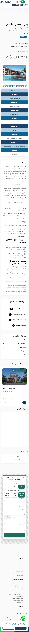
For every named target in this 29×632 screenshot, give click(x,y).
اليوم (21, 486)
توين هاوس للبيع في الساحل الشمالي (15, 277)
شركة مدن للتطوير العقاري (18, 370)
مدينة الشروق (20, 575)
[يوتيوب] (17, 614)
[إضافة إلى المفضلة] (17, 57)
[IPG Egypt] (8, 2)
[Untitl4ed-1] (8, 86)
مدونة (11, 617)
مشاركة (23, 57)
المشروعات (18, 7)
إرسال (14, 535)
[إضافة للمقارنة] (7, 57)
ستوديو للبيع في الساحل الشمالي (17, 285)
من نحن (6, 617)
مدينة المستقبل (19, 571)
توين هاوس (18, 320)
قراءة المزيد (17, 459)
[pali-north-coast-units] (26, 86)
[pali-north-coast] (14, 86)
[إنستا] (23, 614)
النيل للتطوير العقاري (18, 586)
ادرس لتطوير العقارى (18, 592)
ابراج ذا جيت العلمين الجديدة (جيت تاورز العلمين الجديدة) (16, 255)
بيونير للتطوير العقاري (18, 600)
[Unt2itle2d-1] (10, 86)
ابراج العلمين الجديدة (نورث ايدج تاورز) (16, 247)
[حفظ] (12, 57)
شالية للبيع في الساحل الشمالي (15, 287)
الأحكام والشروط (10, 619)
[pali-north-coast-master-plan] (23, 86)
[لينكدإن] (20, 614)
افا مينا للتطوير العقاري (18, 590)
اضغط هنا (14, 624)
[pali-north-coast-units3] (19, 86)
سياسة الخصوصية (20, 621)
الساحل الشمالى (9, 7)
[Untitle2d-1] (12, 86)
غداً (14, 486)
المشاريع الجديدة (8, 621)
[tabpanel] (14, 386)
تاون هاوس (19, 314)
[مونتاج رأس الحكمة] (24, 402)
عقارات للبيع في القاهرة (18, 573)
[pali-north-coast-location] (3, 86)
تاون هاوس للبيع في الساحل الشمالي (16, 281)
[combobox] (7, 517)
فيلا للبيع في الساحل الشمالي (15, 269)
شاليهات (19, 309)
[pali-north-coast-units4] (17, 86)
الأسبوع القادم (7, 486)
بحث (16, 617)
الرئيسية (25, 7)
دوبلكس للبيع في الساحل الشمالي (16, 273)
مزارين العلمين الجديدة (17, 250)
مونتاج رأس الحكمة (9, 388)
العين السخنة (20, 569)
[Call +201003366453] (25, 1)
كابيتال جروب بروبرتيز (18, 588)
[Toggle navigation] (27, 2)
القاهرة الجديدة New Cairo (17, 561)
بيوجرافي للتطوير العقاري (17, 598)
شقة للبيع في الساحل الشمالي (15, 267)
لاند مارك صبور (19, 602)
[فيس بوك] (26, 614)
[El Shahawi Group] (24, 457)
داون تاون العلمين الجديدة (17, 258)
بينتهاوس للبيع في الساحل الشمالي (16, 291)
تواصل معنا (20, 619)
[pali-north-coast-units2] (21, 86)
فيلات (20, 325)
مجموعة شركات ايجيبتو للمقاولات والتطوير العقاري (15, 595)
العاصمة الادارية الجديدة (17, 565)
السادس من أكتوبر (19, 567)
